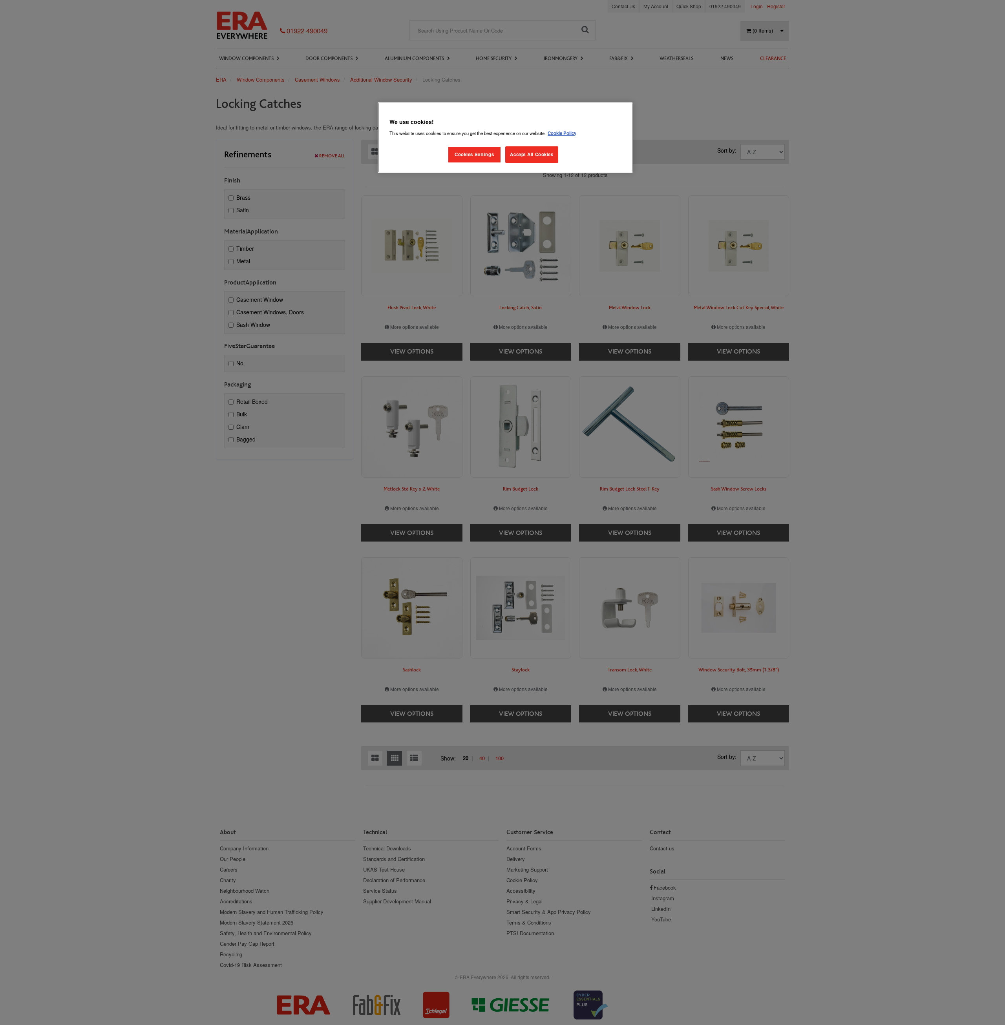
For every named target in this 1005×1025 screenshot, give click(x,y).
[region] (505, 137)
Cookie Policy (562, 133)
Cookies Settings (474, 154)
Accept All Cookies (531, 154)
